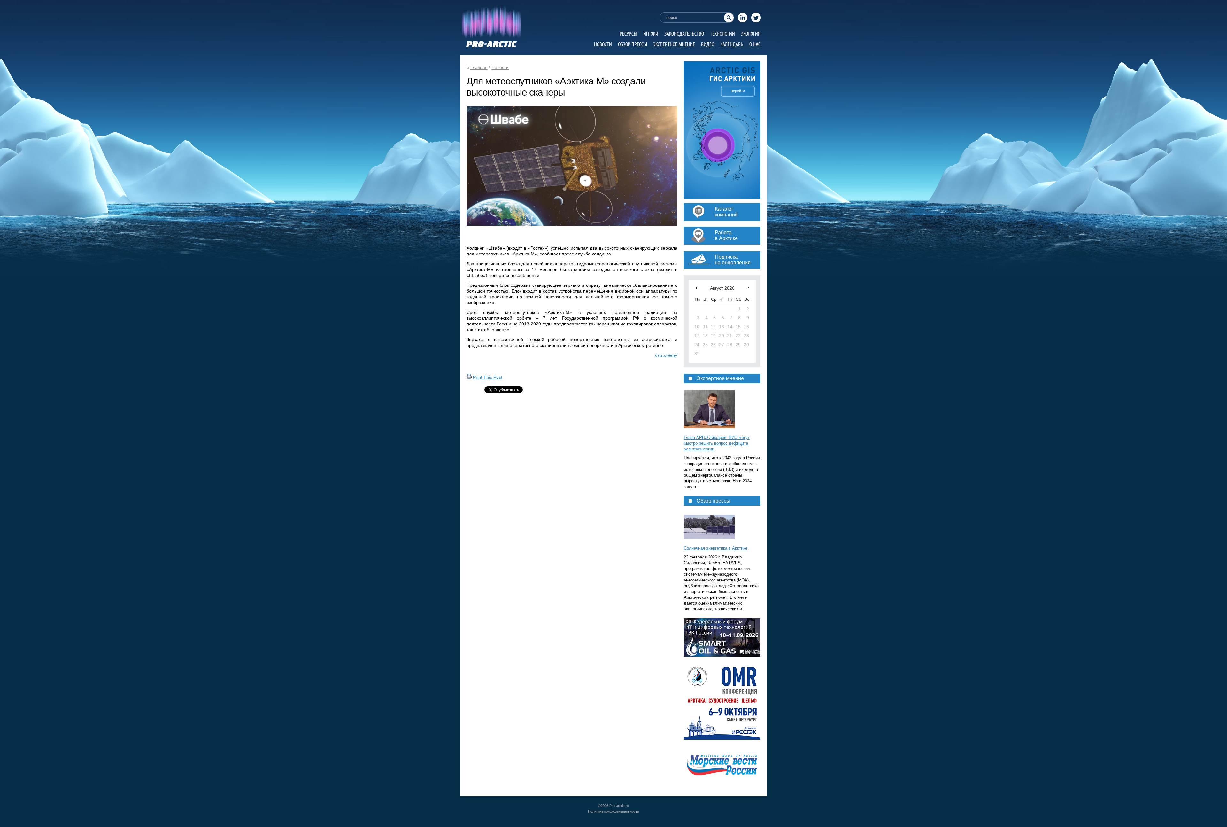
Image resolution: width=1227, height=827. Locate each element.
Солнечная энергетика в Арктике (715, 548)
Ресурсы (628, 33)
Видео (707, 44)
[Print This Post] (469, 377)
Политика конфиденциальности (613, 811)
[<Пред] (696, 288)
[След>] (748, 288)
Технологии (722, 33)
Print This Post (487, 377)
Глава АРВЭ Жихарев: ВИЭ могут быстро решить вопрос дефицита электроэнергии (717, 443)
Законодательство (684, 33)
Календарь (731, 44)
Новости (603, 44)
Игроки (650, 33)
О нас (754, 44)
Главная (479, 67)
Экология (750, 33)
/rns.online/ (666, 355)
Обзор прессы (632, 44)
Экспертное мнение (674, 44)
